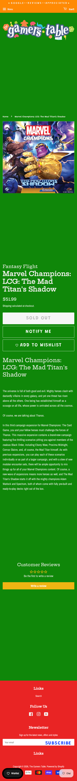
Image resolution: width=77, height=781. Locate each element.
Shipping (7, 306)
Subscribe (58, 743)
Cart (71, 9)
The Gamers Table (37, 766)
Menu (10, 9)
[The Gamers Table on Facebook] (31, 714)
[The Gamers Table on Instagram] (38, 714)
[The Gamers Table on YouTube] (46, 714)
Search (38, 696)
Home (5, 117)
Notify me (38, 331)
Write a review (38, 586)
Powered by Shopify (55, 766)
